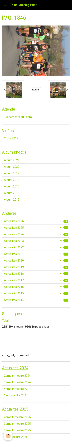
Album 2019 (11, 173)
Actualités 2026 (35, 221)
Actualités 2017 (35, 280)
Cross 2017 (11, 138)
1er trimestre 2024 (16, 395)
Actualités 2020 (35, 260)
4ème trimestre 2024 (17, 388)
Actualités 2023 (35, 240)
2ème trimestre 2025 (17, 430)
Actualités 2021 (35, 254)
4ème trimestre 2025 (17, 417)
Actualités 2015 (35, 293)
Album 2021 (11, 160)
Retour (36, 89)
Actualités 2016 (35, 286)
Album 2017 (11, 186)
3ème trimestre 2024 (17, 382)
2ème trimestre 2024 (17, 375)
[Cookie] (8, 435)
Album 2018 (11, 179)
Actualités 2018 (35, 273)
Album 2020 (11, 166)
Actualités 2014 (35, 300)
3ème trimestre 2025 (17, 423)
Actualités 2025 (35, 227)
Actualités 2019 (35, 267)
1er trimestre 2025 (16, 436)
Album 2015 (11, 199)
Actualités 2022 (35, 247)
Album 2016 (11, 193)
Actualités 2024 (35, 234)
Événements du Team (18, 117)
